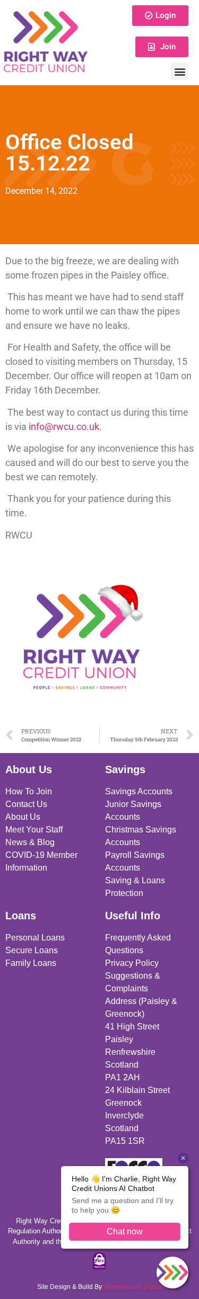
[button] (179, 71)
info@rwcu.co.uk (64, 426)
